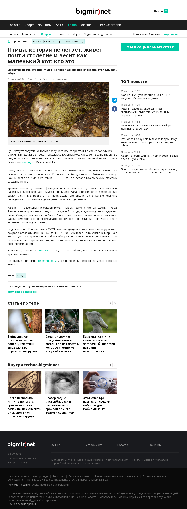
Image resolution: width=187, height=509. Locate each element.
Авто (59, 25)
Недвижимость (93, 445)
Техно (72, 25)
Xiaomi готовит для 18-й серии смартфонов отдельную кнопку (149, 157)
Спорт (29, 25)
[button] (110, 303)
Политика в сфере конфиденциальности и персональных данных (67, 479)
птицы (20, 275)
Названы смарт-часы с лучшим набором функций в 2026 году (147, 126)
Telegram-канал (47, 260)
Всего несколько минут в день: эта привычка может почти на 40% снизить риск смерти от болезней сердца (24, 407)
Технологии (29, 34)
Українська (171, 34)
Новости (14, 25)
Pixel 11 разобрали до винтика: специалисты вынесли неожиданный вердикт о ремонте (145, 112)
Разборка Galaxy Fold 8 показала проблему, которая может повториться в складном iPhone (149, 142)
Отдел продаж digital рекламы (50, 484)
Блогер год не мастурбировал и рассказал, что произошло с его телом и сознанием (59, 405)
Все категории (110, 25)
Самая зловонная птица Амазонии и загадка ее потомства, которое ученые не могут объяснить (62, 343)
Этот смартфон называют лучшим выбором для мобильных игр (96, 403)
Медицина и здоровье (98, 34)
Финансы (44, 25)
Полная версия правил (22, 504)
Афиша (86, 25)
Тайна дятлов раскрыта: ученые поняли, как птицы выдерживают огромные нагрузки (22, 343)
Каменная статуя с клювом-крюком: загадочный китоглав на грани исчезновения (99, 343)
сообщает (28, 162)
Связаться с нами (80, 476)
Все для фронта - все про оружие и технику (58, 41)
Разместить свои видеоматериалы (116, 476)
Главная (13, 34)
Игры (76, 34)
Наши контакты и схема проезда (28, 476)
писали (43, 250)
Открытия (48, 34)
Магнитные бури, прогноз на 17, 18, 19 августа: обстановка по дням (146, 96)
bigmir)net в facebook (22, 291)
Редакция (58, 476)
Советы (64, 34)
